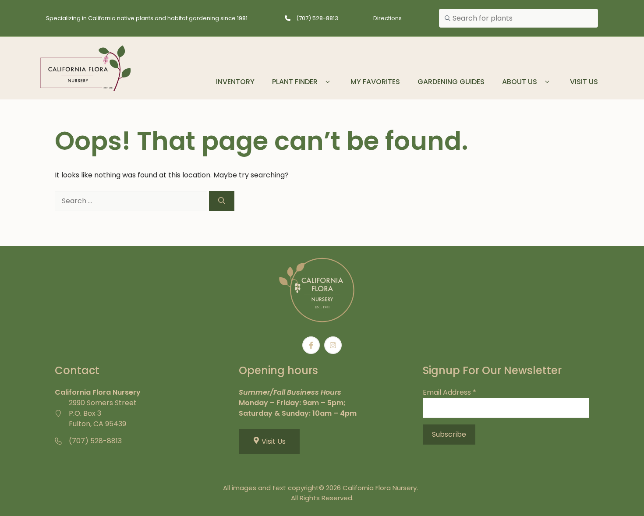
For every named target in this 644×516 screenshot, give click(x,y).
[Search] (221, 201)
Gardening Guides (451, 82)
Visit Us (584, 82)
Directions (387, 18)
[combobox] (518, 18)
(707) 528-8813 (317, 18)
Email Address (449, 392)
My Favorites (375, 82)
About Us (519, 82)
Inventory (235, 82)
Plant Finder (295, 82)
